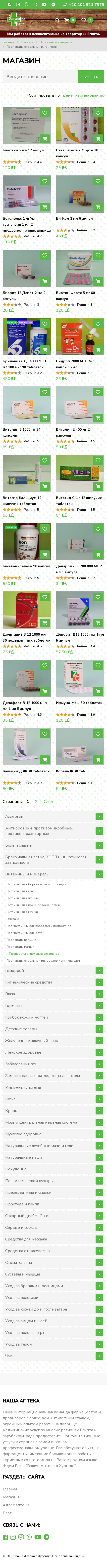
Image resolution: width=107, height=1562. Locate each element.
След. (49, 801)
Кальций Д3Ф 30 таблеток (26, 771)
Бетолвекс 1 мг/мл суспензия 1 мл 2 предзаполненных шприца (27, 224)
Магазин (11, 1497)
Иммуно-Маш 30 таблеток (79, 702)
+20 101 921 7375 (86, 4)
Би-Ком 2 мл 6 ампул (74, 218)
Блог (7, 1513)
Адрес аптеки (16, 1505)
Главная (10, 1489)
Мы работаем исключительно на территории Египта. (53, 34)
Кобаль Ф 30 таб (70, 771)
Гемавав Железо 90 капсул (26, 566)
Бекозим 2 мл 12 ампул (23, 150)
